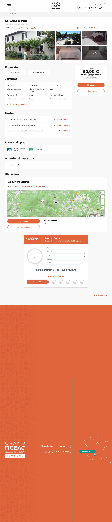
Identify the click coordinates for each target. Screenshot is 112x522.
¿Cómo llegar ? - (87, 451)
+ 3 (95, 53)
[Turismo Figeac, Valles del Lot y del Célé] (56, 7)
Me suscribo (64, 446)
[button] (99, 4)
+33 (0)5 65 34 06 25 (61, 451)
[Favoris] (95, 4)
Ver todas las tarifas (91, 78)
